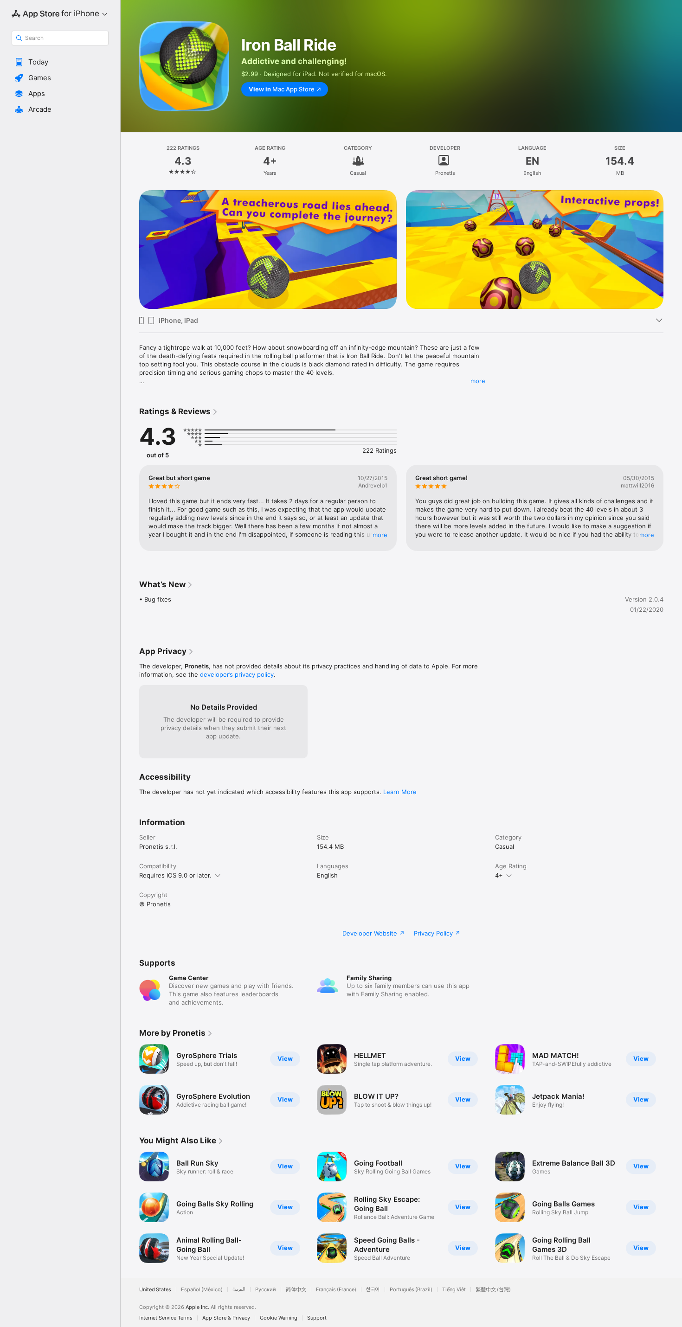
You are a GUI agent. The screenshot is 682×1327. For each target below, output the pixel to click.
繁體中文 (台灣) (493, 1289)
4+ (499, 875)
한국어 (373, 1289)
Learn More (400, 791)
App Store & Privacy (226, 1318)
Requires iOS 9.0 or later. (175, 875)
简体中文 (296, 1289)
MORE (380, 534)
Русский (265, 1289)
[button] (60, 62)
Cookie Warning (278, 1318)
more (477, 381)
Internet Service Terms (166, 1318)
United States (155, 1289)
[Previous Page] (129, 249)
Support (317, 1318)
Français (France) (336, 1289)
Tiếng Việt (454, 1289)
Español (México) (202, 1289)
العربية (238, 1289)
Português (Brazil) (411, 1289)
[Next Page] (672, 249)
